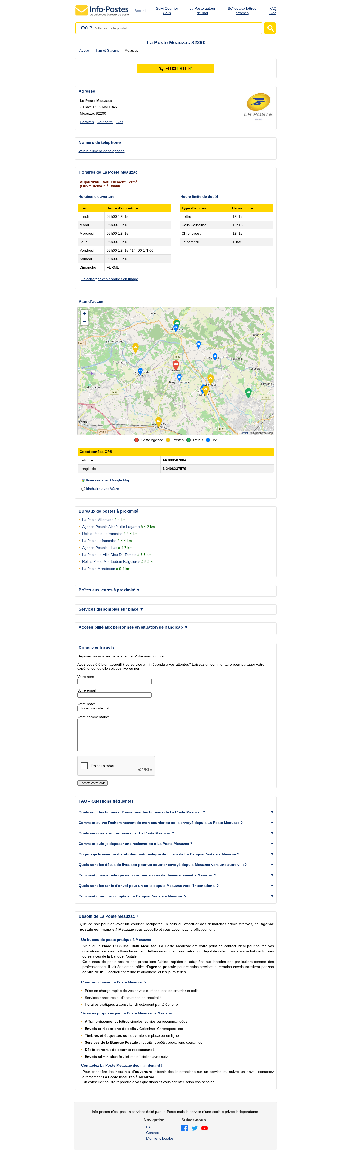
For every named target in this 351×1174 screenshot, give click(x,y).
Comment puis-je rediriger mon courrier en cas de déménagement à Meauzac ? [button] (147, 875)
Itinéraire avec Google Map (108, 480)
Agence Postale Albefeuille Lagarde (111, 527)
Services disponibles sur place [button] (111, 609)
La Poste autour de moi (202, 10)
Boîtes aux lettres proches (242, 10)
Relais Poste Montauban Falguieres (111, 561)
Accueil (140, 10)
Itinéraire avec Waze (102, 489)
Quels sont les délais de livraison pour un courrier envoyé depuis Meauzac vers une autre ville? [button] (163, 865)
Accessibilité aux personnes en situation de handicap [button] (133, 627)
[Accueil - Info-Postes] (102, 16)
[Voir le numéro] (175, 68)
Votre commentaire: (93, 717)
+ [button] (84, 313)
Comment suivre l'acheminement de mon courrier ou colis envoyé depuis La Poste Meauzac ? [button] (161, 823)
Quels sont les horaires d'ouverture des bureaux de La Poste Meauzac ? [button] (142, 812)
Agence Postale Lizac (99, 548)
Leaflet (244, 433)
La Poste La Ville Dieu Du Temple (109, 555)
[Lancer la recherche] (270, 28)
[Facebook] (184, 1128)
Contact (152, 1133)
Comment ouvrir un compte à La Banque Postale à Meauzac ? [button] (133, 896)
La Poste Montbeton (98, 569)
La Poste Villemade (98, 520)
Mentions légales (160, 1138)
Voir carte (105, 122)
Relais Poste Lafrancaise (102, 533)
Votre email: (87, 690)
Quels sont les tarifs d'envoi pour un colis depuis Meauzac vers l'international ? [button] (149, 886)
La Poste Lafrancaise (99, 541)
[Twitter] (194, 1128)
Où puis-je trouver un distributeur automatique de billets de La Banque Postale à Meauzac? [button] (159, 854)
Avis (119, 122)
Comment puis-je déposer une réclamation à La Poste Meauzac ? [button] (135, 844)
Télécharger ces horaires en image (109, 279)
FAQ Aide (272, 10)
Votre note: (86, 704)
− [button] (84, 321)
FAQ (149, 1127)
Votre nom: (86, 677)
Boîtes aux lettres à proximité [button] (109, 590)
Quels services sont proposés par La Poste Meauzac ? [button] (126, 833)
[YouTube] (204, 1128)
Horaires (87, 122)
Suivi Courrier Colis (167, 10)
